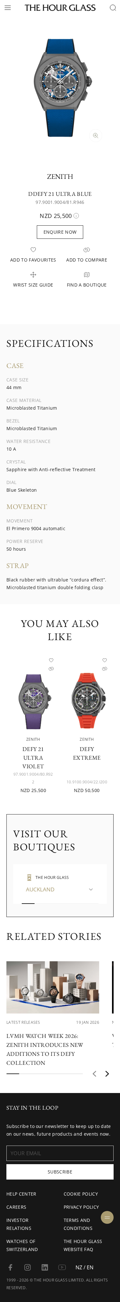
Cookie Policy (81, 1194)
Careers (16, 1207)
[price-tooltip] (76, 216)
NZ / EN (84, 1267)
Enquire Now (60, 232)
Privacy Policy (81, 1207)
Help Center (21, 1194)
